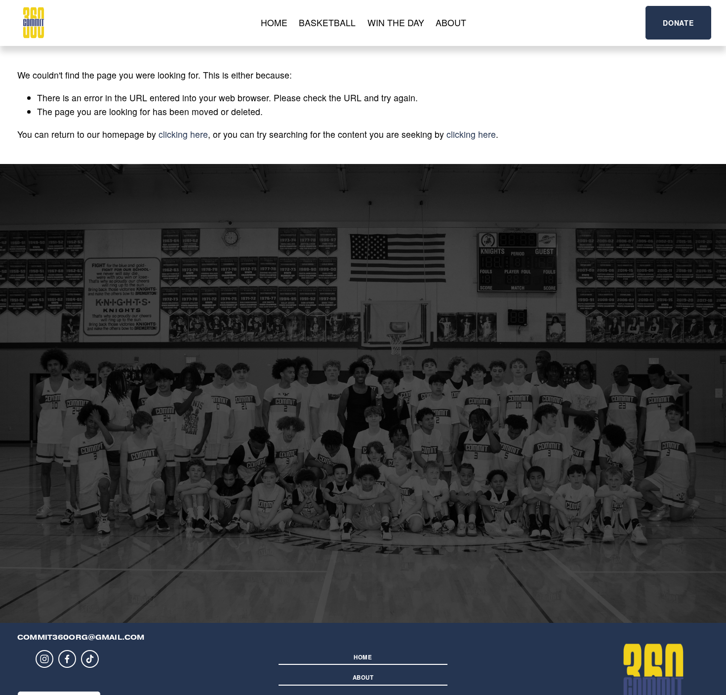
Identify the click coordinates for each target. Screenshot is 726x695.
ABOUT (451, 22)
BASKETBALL (327, 22)
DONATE (678, 23)
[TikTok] (90, 659)
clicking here (183, 134)
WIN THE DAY (395, 22)
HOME (274, 22)
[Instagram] (44, 659)
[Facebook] (67, 659)
